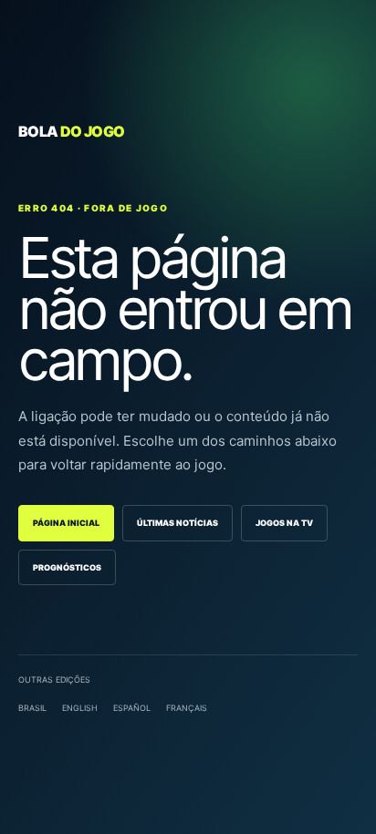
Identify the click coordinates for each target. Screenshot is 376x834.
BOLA (71, 131)
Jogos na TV (284, 523)
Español (132, 708)
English (80, 708)
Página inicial (66, 523)
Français (186, 708)
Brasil (32, 708)
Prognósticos (67, 567)
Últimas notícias (177, 523)
